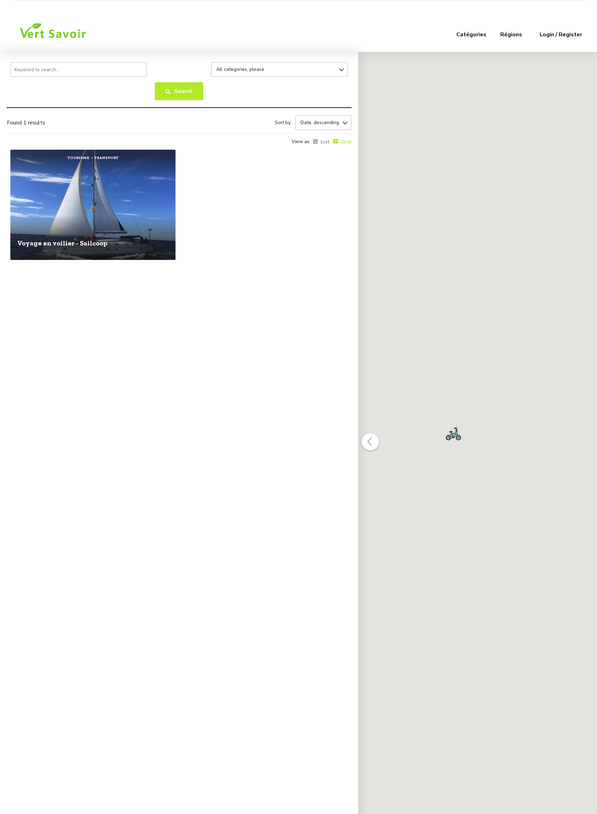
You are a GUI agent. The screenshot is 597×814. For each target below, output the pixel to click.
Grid (346, 142)
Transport (106, 158)
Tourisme (78, 158)
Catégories (471, 34)
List (325, 142)
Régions (511, 34)
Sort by (283, 122)
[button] (453, 434)
